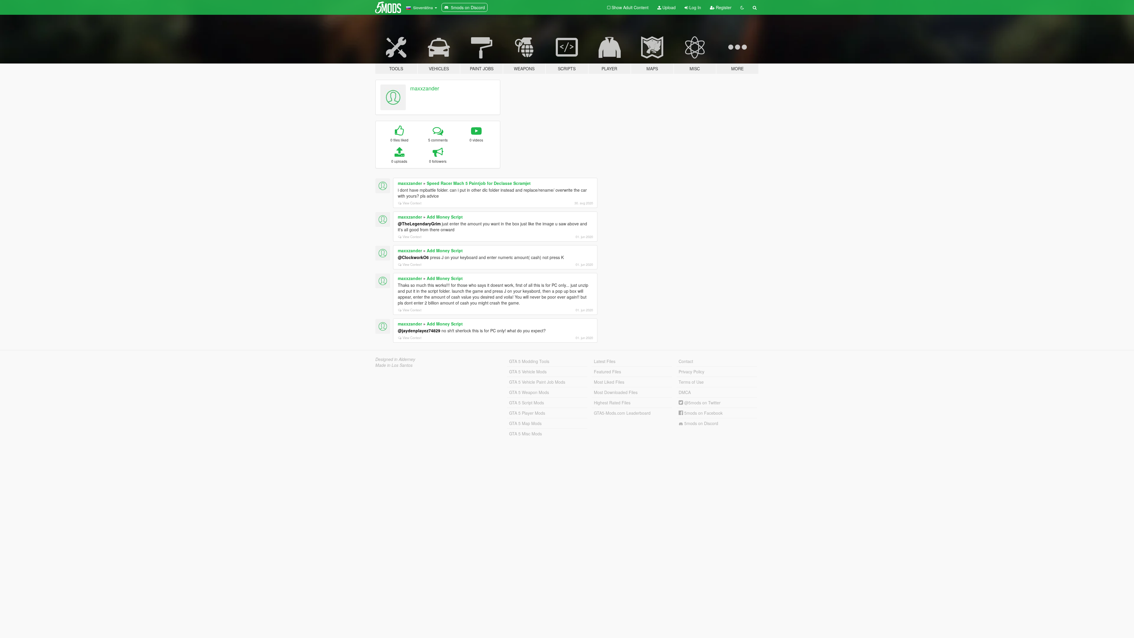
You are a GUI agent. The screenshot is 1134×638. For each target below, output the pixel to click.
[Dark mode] (742, 7)
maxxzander (424, 88)
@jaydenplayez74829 (419, 330)
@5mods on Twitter (702, 403)
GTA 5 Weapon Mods (529, 392)
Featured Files (607, 372)
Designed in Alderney (395, 359)
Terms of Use (691, 382)
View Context (412, 203)
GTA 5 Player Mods (527, 413)
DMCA (685, 392)
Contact (686, 361)
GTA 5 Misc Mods (525, 434)
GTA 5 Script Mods (526, 403)
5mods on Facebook (703, 413)
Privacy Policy (691, 372)
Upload (668, 7)
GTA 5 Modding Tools (529, 361)
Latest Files (604, 361)
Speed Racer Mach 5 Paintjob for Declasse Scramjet (479, 183)
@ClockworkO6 (413, 257)
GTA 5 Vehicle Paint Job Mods (537, 382)
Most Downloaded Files (616, 392)
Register (723, 7)
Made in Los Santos (394, 365)
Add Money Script (445, 217)
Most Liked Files (609, 382)
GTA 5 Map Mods (525, 423)
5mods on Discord (700, 423)
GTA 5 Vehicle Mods (528, 372)
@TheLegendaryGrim (419, 224)
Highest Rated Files (612, 403)
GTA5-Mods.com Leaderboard (622, 413)
